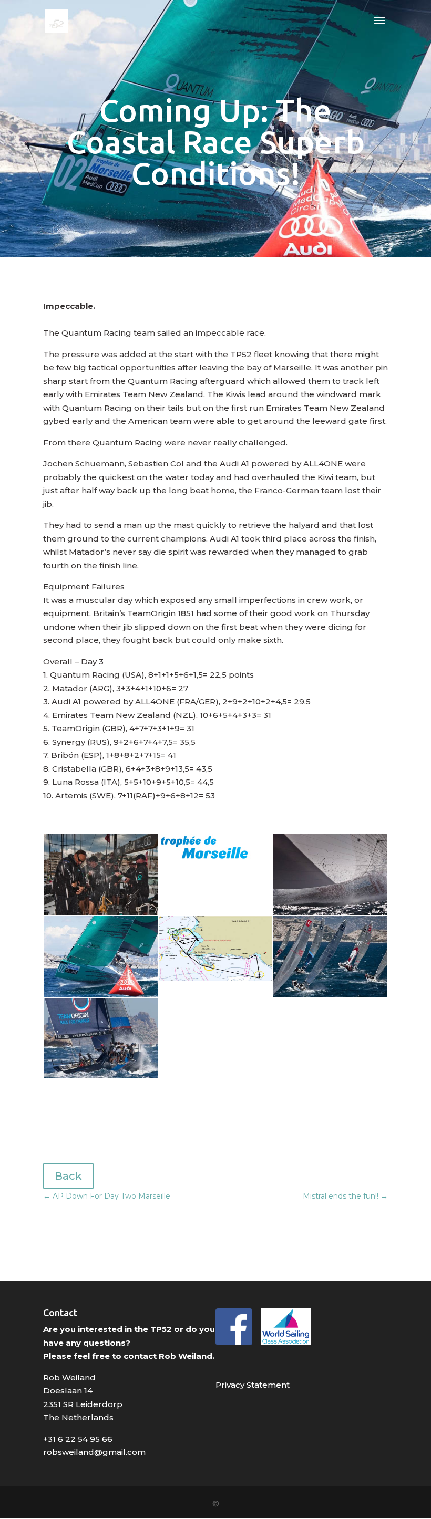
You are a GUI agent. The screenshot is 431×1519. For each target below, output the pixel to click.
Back (68, 1176)
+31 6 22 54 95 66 (77, 1439)
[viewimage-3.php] (216, 981)
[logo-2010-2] (205, 872)
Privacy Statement (253, 1385)
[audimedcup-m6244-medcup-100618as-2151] (330, 915)
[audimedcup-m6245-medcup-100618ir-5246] (101, 997)
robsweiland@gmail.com (94, 1452)
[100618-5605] (101, 1078)
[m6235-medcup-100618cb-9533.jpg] (330, 997)
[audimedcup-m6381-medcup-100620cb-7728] (101, 915)
